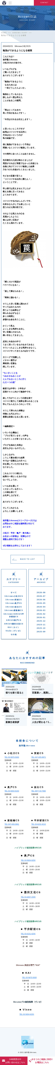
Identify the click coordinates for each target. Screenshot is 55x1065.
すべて (14, 593)
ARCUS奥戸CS (13, 620)
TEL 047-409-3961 (12, 824)
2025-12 (41, 621)
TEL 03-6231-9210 (38, 824)
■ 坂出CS (37, 787)
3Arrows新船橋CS (14, 610)
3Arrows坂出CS (14, 607)
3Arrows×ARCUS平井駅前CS (14, 615)
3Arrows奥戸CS (14, 603)
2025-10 (41, 628)
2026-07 (41, 596)
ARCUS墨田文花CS (13, 624)
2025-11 (41, 625)
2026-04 (41, 607)
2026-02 (41, 614)
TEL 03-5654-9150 (12, 791)
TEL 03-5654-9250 (28, 860)
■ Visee (25, 1009)
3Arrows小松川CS (14, 596)
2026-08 (41, 593)
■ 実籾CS (37, 753)
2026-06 (41, 600)
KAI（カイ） (14, 627)
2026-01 (41, 617)
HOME (4, 32)
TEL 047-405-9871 (38, 757)
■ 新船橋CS (12, 820)
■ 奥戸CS (11, 787)
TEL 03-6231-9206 (28, 934)
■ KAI (26, 972)
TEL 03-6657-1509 (28, 897)
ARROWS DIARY (20, 32)
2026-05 (41, 603)
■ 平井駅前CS (40, 820)
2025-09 (41, 632)
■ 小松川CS (12, 753)
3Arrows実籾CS (14, 600)
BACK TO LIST (27, 559)
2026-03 (41, 610)
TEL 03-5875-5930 (12, 757)
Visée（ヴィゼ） (14, 631)
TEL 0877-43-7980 (38, 791)
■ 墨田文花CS (31, 892)
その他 (14, 634)
